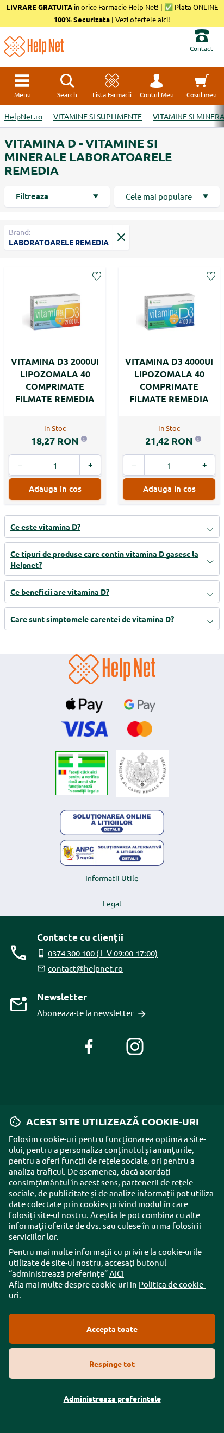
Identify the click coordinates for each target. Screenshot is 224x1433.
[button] (156, 86)
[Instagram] (135, 1046)
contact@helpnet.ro (85, 968)
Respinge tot (112, 1363)
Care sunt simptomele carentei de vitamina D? (92, 619)
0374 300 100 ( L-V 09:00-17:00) (103, 953)
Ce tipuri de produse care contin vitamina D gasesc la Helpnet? (104, 559)
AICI (116, 1273)
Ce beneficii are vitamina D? (59, 592)
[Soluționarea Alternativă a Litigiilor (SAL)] (112, 853)
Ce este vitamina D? (45, 526)
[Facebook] (89, 1046)
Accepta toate (112, 1329)
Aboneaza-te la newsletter (85, 1012)
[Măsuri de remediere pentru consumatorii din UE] (112, 823)
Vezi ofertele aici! (142, 19)
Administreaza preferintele (112, 1398)
